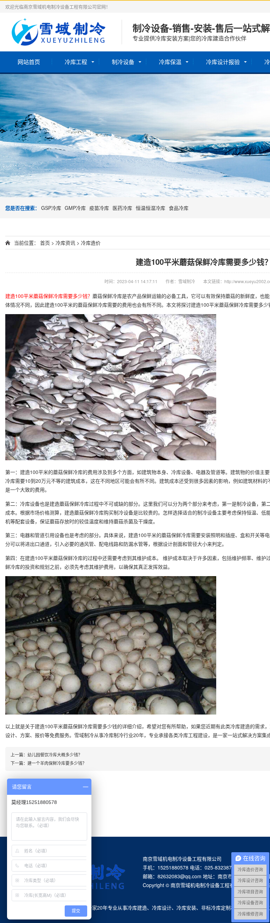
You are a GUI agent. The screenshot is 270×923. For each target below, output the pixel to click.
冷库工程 (76, 62)
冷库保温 (170, 62)
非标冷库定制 (216, 907)
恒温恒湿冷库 (150, 207)
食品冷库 (178, 207)
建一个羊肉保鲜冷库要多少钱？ (56, 763)
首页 (45, 242)
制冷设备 (123, 62)
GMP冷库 (75, 207)
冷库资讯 (65, 242)
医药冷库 (122, 207)
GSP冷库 (51, 207)
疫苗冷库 (99, 207)
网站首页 (29, 62)
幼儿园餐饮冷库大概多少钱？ (54, 754)
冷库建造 (137, 907)
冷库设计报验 (223, 62)
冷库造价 (91, 242)
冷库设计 (162, 907)
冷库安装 (186, 907)
